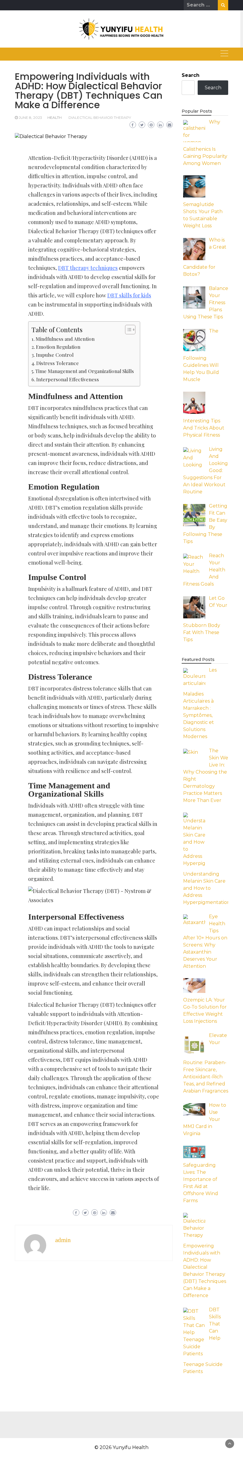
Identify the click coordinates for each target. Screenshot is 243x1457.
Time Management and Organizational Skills (84, 371)
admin (63, 1240)
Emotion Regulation (58, 346)
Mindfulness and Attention (65, 339)
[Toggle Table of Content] (127, 330)
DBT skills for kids (129, 295)
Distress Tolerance (57, 363)
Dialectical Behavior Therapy (99, 117)
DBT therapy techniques (88, 267)
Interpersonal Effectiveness (67, 379)
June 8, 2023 (30, 117)
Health (54, 117)
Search (190, 75)
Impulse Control (54, 354)
